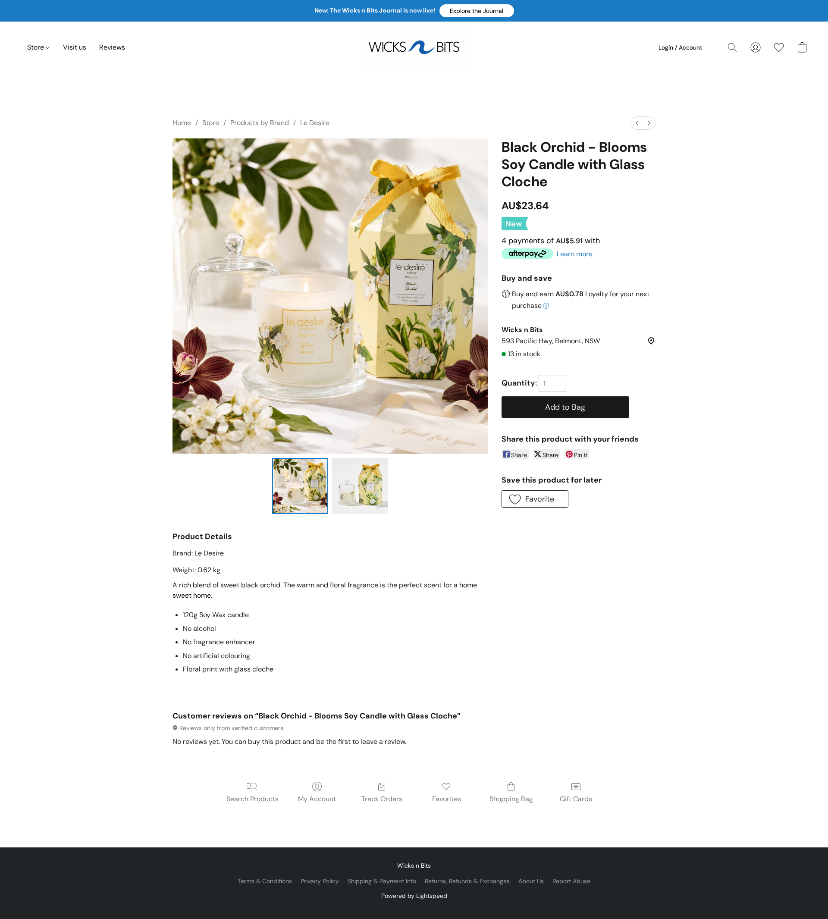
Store (36, 47)
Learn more (575, 253)
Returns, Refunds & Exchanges (467, 881)
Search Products (252, 798)
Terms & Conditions (265, 881)
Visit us (74, 47)
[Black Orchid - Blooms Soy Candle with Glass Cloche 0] (300, 486)
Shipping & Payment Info (382, 881)
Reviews (112, 47)
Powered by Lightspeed (414, 896)
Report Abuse (571, 881)
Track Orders (381, 798)
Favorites (446, 798)
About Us (531, 881)
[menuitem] (637, 123)
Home (181, 122)
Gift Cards (576, 798)
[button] (476, 10)
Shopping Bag (511, 798)
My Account (317, 798)
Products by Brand (259, 122)
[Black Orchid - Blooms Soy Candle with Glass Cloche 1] (360, 486)
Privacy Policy (320, 881)
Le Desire (314, 122)
